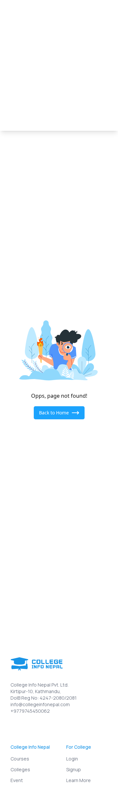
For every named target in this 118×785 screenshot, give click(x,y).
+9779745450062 (30, 711)
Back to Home (54, 413)
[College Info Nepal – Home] (30, 13)
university (59, 80)
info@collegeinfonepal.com (40, 704)
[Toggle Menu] (102, 13)
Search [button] (92, 48)
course (89, 80)
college (29, 80)
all (8, 80)
